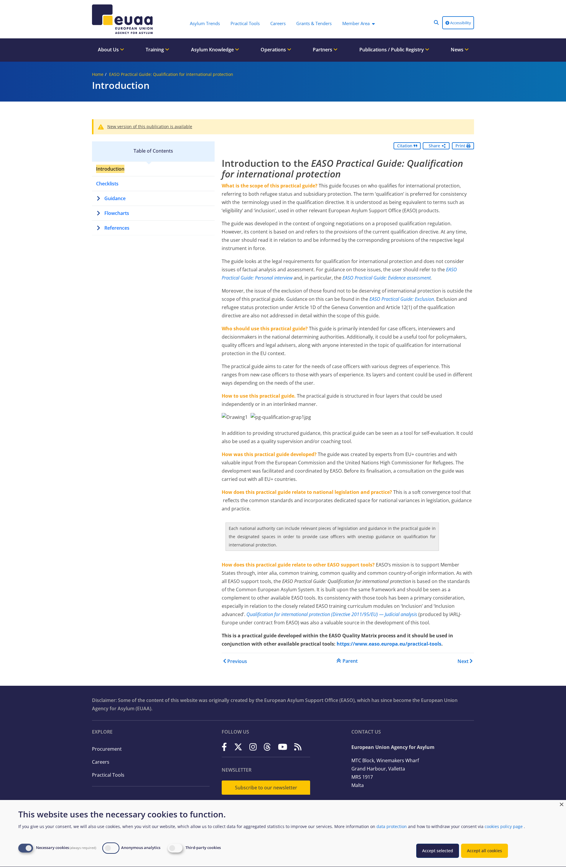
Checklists (107, 183)
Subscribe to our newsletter (266, 787)
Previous (237, 661)
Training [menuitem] (155, 49)
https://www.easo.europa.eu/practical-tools (389, 644)
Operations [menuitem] (274, 49)
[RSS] (298, 746)
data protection (391, 826)
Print (460, 145)
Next (463, 661)
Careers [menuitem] (278, 23)
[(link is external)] (224, 746)
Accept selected (437, 850)
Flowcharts (116, 213)
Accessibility (460, 22)
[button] (436, 22)
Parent (350, 661)
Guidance (115, 198)
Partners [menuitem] (323, 49)
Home (97, 74)
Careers (100, 762)
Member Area (356, 23)
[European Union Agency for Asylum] (124, 19)
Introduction (110, 169)
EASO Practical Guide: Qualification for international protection (171, 74)
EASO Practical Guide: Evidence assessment (387, 278)
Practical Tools (108, 775)
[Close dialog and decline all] (561, 803)
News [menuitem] (458, 49)
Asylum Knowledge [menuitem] (213, 49)
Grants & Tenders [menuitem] (314, 23)
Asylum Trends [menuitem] (205, 23)
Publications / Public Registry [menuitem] (392, 49)
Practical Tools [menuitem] (245, 23)
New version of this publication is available (149, 126)
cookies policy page (504, 826)
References (116, 228)
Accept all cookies (484, 850)
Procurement (107, 749)
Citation (405, 145)
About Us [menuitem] (109, 49)
